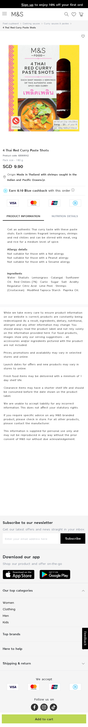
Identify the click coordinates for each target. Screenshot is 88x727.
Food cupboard (11, 23)
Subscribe (73, 538)
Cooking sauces (31, 23)
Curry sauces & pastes (56, 23)
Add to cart (44, 719)
